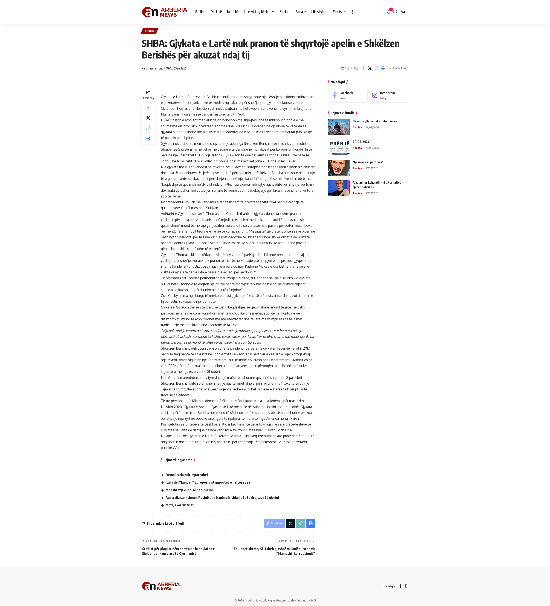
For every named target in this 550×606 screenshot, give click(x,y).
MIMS (312, 600)
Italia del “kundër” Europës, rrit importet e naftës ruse (208, 482)
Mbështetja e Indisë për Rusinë (189, 490)
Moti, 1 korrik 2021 (180, 505)
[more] (352, 11)
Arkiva (149, 30)
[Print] (383, 68)
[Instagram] (388, 95)
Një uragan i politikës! (368, 162)
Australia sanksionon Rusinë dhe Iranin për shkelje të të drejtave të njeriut (223, 497)
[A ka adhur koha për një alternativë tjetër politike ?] (339, 188)
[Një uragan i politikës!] (339, 168)
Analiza (357, 127)
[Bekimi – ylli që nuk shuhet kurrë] (339, 127)
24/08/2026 (361, 141)
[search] (395, 11)
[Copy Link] (376, 68)
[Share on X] (370, 68)
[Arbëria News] (165, 11)
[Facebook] (348, 95)
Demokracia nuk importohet (187, 475)
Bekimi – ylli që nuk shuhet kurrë (375, 121)
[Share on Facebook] (363, 68)
